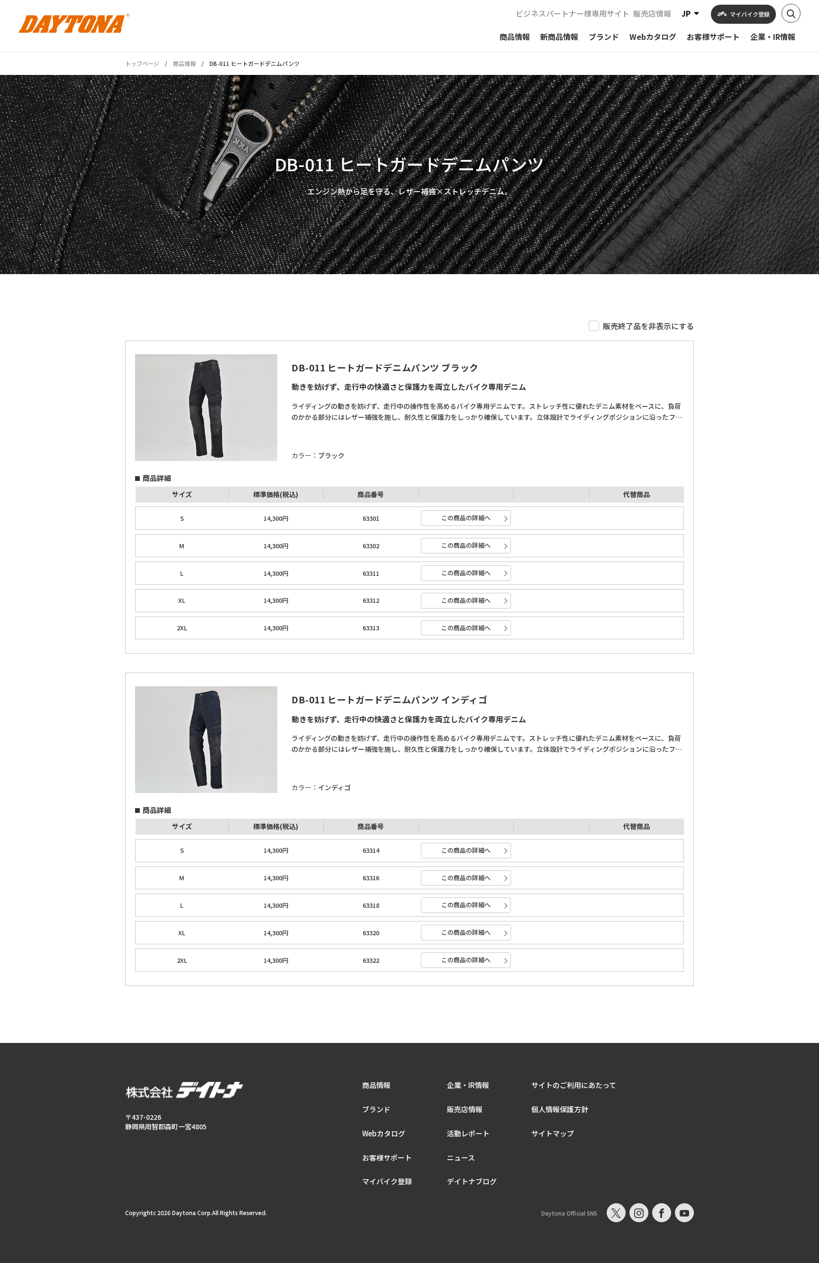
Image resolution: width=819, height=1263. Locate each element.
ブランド (376, 1109)
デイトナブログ (472, 1181)
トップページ (142, 63)
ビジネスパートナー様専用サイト (572, 13)
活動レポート (468, 1133)
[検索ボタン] (791, 13)
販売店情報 (652, 13)
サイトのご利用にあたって (573, 1085)
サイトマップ (552, 1133)
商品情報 (184, 63)
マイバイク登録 (387, 1181)
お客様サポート (387, 1157)
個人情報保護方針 (559, 1109)
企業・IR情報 (468, 1085)
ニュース (461, 1157)
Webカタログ (383, 1133)
